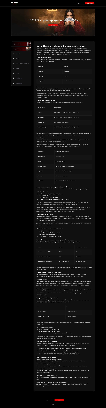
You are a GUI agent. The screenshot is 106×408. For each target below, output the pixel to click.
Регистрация (90, 3)
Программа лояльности (19, 49)
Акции (17, 58)
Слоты (17, 73)
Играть (53, 25)
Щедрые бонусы (17, 44)
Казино (17, 68)
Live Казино (19, 78)
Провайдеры (19, 83)
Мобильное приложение (22, 63)
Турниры (18, 53)
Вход (79, 3)
